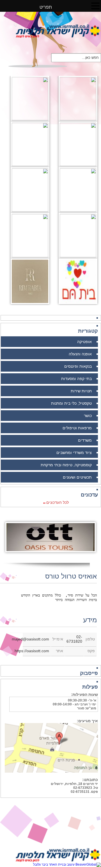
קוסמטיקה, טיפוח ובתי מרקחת (66, 465)
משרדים (85, 440)
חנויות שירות (81, 391)
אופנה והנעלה (80, 354)
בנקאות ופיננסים (78, 366)
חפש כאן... (90, 57)
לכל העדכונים (57, 502)
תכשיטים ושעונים (77, 477)
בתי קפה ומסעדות (76, 378)
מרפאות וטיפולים (77, 428)
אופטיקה (84, 341)
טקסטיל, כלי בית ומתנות (71, 403)
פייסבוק (89, 673)
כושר (88, 415)
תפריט (48, 7)
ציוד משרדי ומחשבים (74, 452)
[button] (95, 6)
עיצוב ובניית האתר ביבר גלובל (54, 864)
